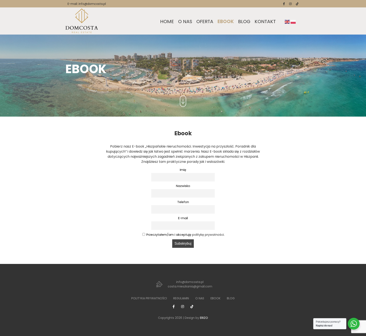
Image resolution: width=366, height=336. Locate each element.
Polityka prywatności (149, 298)
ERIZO (204, 318)
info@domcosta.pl (190, 282)
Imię (183, 170)
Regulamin (181, 298)
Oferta (204, 21)
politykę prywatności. (208, 235)
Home (167, 21)
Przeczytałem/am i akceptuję (185, 235)
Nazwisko (183, 186)
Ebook (226, 21)
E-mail (183, 218)
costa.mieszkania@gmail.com (190, 286)
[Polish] (293, 21)
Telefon (183, 202)
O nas (185, 21)
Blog (244, 21)
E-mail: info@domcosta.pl (87, 4)
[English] (287, 21)
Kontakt (265, 21)
